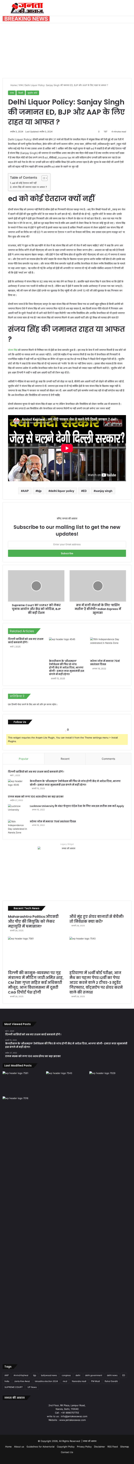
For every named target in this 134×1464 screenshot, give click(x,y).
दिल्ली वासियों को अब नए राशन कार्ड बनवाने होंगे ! (25, 640)
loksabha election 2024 (46, 1381)
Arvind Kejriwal (21, 1375)
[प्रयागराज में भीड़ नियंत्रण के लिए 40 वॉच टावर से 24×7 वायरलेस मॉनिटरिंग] (24, 1227)
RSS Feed (112, 1446)
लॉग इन (43, 704)
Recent (65, 758)
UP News (32, 1387)
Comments (108, 758)
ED (85, 491)
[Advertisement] (67, 49)
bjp (39, 491)
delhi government (93, 1375)
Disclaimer (99, 1446)
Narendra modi (79, 1381)
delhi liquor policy (62, 491)
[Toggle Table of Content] (43, 178)
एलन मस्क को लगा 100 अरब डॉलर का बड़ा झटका (36, 796)
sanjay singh (103, 491)
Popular (23, 758)
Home (13, 85)
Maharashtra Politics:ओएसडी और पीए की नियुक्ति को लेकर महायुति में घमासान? (33, 921)
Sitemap (124, 1446)
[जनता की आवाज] (27, 7)
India (7, 1381)
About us (19, 1446)
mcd (65, 1381)
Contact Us (67, 1452)
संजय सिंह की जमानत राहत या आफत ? (30, 186)
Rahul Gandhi (111, 1381)
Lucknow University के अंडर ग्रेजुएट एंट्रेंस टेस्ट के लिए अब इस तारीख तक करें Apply (77, 806)
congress (66, 1375)
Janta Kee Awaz (22, 1381)
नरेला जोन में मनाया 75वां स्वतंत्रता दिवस (105, 662)
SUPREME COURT (14, 1387)
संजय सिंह (12, 350)
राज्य (21, 85)
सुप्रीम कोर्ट (32, 92)
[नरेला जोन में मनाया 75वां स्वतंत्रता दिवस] (108, 647)
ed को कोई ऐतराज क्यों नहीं (24, 182)
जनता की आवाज (89, 1441)
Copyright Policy (66, 1446)
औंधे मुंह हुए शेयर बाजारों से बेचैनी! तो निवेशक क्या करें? (96, 919)
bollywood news (49, 1375)
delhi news (112, 1375)
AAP (26, 491)
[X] (63, 1426)
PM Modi (95, 1381)
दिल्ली (20, 92)
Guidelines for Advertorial (40, 1446)
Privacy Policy (84, 1446)
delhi (78, 1375)
